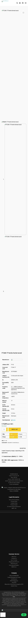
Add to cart (15, 429)
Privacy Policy (14, 501)
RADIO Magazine (14, 580)
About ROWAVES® (14, 575)
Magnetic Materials (13, 442)
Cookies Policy (14, 503)
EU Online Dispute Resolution (14, 506)
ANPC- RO (14, 508)
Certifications (14, 579)
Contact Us (14, 558)
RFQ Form (14, 556)
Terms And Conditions (14, 499)
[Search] (17, 3)
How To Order (14, 560)
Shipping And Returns (14, 561)
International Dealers (14, 565)
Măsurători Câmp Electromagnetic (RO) (14, 584)
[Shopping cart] (22, 3)
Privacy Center (14, 504)
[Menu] (25, 3)
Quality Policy (14, 586)
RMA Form (14, 567)
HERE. (14, 596)
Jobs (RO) (14, 582)
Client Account (14, 563)
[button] (24, 614)
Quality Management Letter (14, 577)
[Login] (20, 3)
